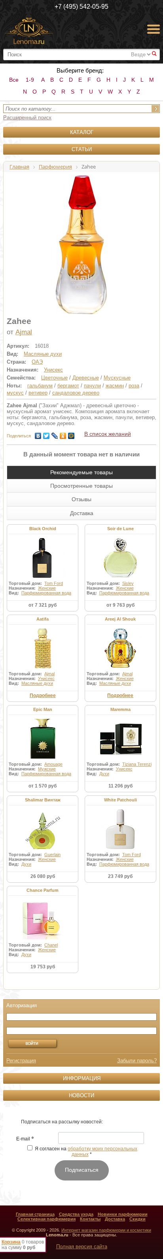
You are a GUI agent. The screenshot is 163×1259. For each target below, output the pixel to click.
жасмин (115, 386)
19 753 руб (42, 967)
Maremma (120, 709)
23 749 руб (120, 876)
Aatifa (42, 619)
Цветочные (54, 378)
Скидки (137, 1219)
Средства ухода (76, 1214)
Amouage (53, 764)
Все (14, 80)
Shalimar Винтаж (43, 799)
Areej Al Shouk (120, 619)
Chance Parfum (43, 890)
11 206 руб (120, 786)
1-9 (30, 80)
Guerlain (52, 854)
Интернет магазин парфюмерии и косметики (106, 1230)
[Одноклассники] (63, 434)
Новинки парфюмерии (123, 1214)
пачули (92, 386)
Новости (81, 1095)
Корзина (11, 1242)
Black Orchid (42, 528)
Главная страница (35, 1214)
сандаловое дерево (75, 393)
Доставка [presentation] (81, 513)
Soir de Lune (120, 528)
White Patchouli (120, 799)
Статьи (82, 149)
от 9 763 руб (120, 605)
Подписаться (82, 1170)
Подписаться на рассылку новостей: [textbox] (62, 1122)
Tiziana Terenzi (137, 764)
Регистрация (21, 1061)
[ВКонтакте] (38, 434)
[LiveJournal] (55, 434)
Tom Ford (53, 583)
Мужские (47, 769)
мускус (15, 393)
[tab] (81, 472)
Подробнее (43, 695)
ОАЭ (37, 362)
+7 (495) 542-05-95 (81, 6)
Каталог (81, 132)
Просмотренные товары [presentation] (81, 486)
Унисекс (53, 370)
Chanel (51, 945)
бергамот (68, 386)
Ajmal (23, 332)
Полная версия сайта (81, 1246)
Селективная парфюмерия (46, 1219)
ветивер (37, 393)
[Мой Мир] (71, 434)
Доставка (115, 1219)
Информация (81, 1078)
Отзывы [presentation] (81, 499)
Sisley (128, 583)
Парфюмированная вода (46, 592)
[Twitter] (46, 434)
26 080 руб (42, 876)
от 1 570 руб (42, 786)
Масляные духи (43, 354)
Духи (104, 773)
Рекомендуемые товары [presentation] (81, 472)
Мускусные (117, 378)
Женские (47, 588)
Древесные (85, 378)
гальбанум (40, 386)
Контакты (90, 1219)
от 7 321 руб (42, 605)
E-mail (25, 1139)
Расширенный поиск (27, 118)
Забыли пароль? (137, 1061)
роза (134, 386)
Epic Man (42, 709)
